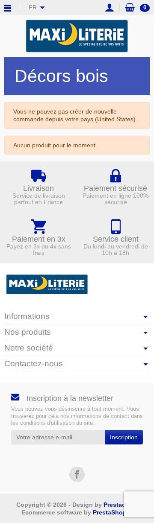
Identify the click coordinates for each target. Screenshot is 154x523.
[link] (76, 474)
